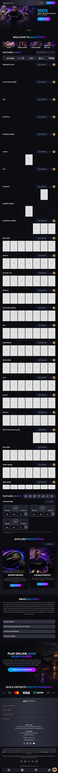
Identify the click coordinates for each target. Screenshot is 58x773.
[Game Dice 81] (51, 420)
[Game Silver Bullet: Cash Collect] (51, 124)
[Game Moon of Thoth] (13, 402)
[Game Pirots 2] (21, 176)
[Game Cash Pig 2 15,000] (51, 142)
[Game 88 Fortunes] (36, 89)
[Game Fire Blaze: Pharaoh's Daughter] (21, 124)
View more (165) (42, 238)
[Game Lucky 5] (51, 455)
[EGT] (41, 58)
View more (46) (42, 220)
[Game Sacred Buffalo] (51, 487)
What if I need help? (29, 636)
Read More (15, 585)
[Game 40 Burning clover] (36, 107)
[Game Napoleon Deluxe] (44, 228)
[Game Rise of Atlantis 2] (21, 228)
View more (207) (41, 342)
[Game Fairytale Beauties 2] (6, 350)
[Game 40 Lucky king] (44, 107)
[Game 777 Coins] (21, 159)
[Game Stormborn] (6, 194)
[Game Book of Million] (6, 402)
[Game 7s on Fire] (21, 89)
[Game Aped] (29, 367)
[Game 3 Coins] (29, 159)
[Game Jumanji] (29, 263)
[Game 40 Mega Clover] (44, 437)
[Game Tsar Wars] (21, 280)
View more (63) (42, 325)
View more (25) (42, 447)
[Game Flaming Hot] (36, 437)
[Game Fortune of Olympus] (44, 72)
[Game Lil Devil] (51, 333)
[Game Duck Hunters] (36, 280)
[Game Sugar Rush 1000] (51, 72)
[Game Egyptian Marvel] (51, 350)
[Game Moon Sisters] (6, 159)
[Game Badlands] (13, 315)
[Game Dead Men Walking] (29, 280)
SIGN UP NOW (44, 19)
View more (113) (42, 255)
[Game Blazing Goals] (36, 367)
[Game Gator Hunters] (6, 280)
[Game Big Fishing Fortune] (13, 211)
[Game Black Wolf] (36, 159)
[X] (30, 743)
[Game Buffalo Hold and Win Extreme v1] (13, 142)
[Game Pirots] (6, 176)
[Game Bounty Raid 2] (44, 245)
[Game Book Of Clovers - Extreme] (21, 350)
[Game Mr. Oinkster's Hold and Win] (36, 142)
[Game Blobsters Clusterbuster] (6, 245)
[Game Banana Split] (51, 402)
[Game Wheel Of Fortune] (21, 455)
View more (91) (42, 273)
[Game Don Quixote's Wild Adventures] (44, 367)
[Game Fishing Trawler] (29, 402)
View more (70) (42, 290)
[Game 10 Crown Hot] (51, 107)
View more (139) (42, 117)
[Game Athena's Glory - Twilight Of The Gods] (13, 350)
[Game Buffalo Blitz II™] (29, 124)
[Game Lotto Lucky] (44, 315)
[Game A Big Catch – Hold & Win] (21, 298)
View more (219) (42, 377)
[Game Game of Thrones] (6, 228)
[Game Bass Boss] (13, 245)
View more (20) (42, 169)
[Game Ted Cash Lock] (13, 228)
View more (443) (41, 64)
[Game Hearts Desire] (6, 298)
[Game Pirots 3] (36, 176)
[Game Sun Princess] (44, 194)
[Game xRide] (51, 472)
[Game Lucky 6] (6, 455)
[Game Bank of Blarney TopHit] (13, 385)
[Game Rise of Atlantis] (29, 228)
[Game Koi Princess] (44, 263)
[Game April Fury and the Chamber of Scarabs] (44, 298)
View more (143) (42, 134)
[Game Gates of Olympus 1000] (29, 72)
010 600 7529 (32, 737)
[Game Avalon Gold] (13, 176)
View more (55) (42, 430)
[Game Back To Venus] (51, 298)
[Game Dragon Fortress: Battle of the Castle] (51, 367)
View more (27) (42, 308)
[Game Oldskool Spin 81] (44, 420)
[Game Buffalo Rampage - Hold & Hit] (29, 350)
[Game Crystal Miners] (13, 420)
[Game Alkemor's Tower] (36, 298)
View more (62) (42, 412)
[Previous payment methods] (4, 692)
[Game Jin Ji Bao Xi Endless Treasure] (6, 89)
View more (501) (41, 482)
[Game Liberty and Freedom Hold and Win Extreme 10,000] (21, 142)
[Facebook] (24, 743)
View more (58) (42, 360)
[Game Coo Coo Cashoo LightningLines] (21, 385)
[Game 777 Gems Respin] (44, 159)
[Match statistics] (25, 514)
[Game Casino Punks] (13, 367)
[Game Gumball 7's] (29, 315)
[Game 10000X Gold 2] (6, 385)
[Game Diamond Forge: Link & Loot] (29, 487)
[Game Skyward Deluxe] (6, 472)
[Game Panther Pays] (36, 124)
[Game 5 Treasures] (13, 89)
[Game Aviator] (29, 472)
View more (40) (42, 186)
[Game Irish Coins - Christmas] (36, 315)
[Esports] (35, 770)
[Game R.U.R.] (6, 420)
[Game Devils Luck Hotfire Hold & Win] (29, 385)
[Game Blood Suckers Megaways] (36, 245)
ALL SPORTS (49, 501)
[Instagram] (27, 743)
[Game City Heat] (44, 350)
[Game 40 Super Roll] (6, 107)
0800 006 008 (45, 752)
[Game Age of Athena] (44, 402)
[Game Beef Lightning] (6, 333)
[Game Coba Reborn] (29, 176)
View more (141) (42, 99)
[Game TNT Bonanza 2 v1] (29, 142)
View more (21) (42, 151)
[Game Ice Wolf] (44, 176)
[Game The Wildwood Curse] (29, 194)
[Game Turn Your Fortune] (36, 263)
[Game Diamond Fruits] (29, 333)
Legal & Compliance (9, 705)
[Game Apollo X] (21, 420)
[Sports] (22, 770)
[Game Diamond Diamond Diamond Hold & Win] (44, 142)
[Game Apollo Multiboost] (29, 420)
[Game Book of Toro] (51, 176)
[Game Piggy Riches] (21, 263)
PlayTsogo (6, 719)
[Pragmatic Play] (21, 58)
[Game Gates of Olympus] (13, 72)
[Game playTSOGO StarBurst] (13, 263)
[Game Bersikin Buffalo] (21, 487)
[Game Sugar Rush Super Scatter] (21, 72)
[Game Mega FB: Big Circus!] (13, 124)
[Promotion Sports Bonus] (15, 560)
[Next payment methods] (53, 692)
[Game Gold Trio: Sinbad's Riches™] (6, 124)
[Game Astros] (21, 245)
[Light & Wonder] (31, 58)
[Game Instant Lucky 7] (44, 455)
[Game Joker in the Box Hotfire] (44, 385)
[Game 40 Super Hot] (13, 107)
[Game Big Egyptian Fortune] (6, 211)
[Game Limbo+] (13, 472)
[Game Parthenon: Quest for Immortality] (6, 263)
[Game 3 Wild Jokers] (6, 367)
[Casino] (9, 770)
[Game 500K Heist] (36, 402)
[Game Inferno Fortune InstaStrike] (44, 487)
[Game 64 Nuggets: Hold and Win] (13, 487)
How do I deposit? (29, 622)
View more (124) (42, 82)
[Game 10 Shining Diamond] (29, 107)
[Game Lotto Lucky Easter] (51, 315)
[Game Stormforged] (51, 194)
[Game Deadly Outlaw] (21, 315)
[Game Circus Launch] (44, 472)
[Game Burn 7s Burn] (21, 211)
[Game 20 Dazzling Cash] (21, 107)
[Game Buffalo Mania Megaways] (51, 245)
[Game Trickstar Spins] (51, 385)
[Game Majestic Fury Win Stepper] (51, 228)
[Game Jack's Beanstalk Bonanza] (36, 385)
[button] (54, 64)
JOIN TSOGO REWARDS (22, 670)
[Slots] (10, 58)
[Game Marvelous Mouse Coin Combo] (51, 89)
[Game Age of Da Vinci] (21, 367)
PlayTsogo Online (8, 714)
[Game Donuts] (36, 333)
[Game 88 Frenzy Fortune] (13, 298)
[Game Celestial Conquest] (36, 350)
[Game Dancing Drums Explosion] (29, 89)
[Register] (49, 770)
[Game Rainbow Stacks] (6, 315)
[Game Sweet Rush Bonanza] (36, 72)
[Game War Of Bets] (36, 455)
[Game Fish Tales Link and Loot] (36, 487)
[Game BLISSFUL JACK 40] (36, 420)
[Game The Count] (36, 194)
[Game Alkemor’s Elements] (29, 298)
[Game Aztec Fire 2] (51, 159)
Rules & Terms (7, 710)
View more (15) (42, 464)
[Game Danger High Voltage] (21, 333)
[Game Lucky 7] (29, 455)
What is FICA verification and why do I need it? (29, 626)
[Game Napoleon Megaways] (36, 228)
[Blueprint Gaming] (52, 58)
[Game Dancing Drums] (51, 437)
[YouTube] (34, 743)
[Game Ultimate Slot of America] (21, 194)
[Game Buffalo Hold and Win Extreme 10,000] (6, 142)
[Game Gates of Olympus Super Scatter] (6, 72)
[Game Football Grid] (13, 455)
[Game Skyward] (36, 472)
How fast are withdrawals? (29, 631)
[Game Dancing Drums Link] (44, 89)
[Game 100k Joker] (21, 402)
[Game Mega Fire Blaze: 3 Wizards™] (44, 124)
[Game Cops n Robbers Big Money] (29, 211)
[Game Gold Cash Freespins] (44, 211)
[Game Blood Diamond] (44, 280)
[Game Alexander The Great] (29, 245)
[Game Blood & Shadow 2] (51, 280)
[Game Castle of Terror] (13, 333)
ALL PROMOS (49, 544)
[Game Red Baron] (21, 472)
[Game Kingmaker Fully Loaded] (44, 333)
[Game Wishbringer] (13, 194)
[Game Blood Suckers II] (51, 263)
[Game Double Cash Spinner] (36, 211)
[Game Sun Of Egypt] (13, 159)
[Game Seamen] (13, 280)
